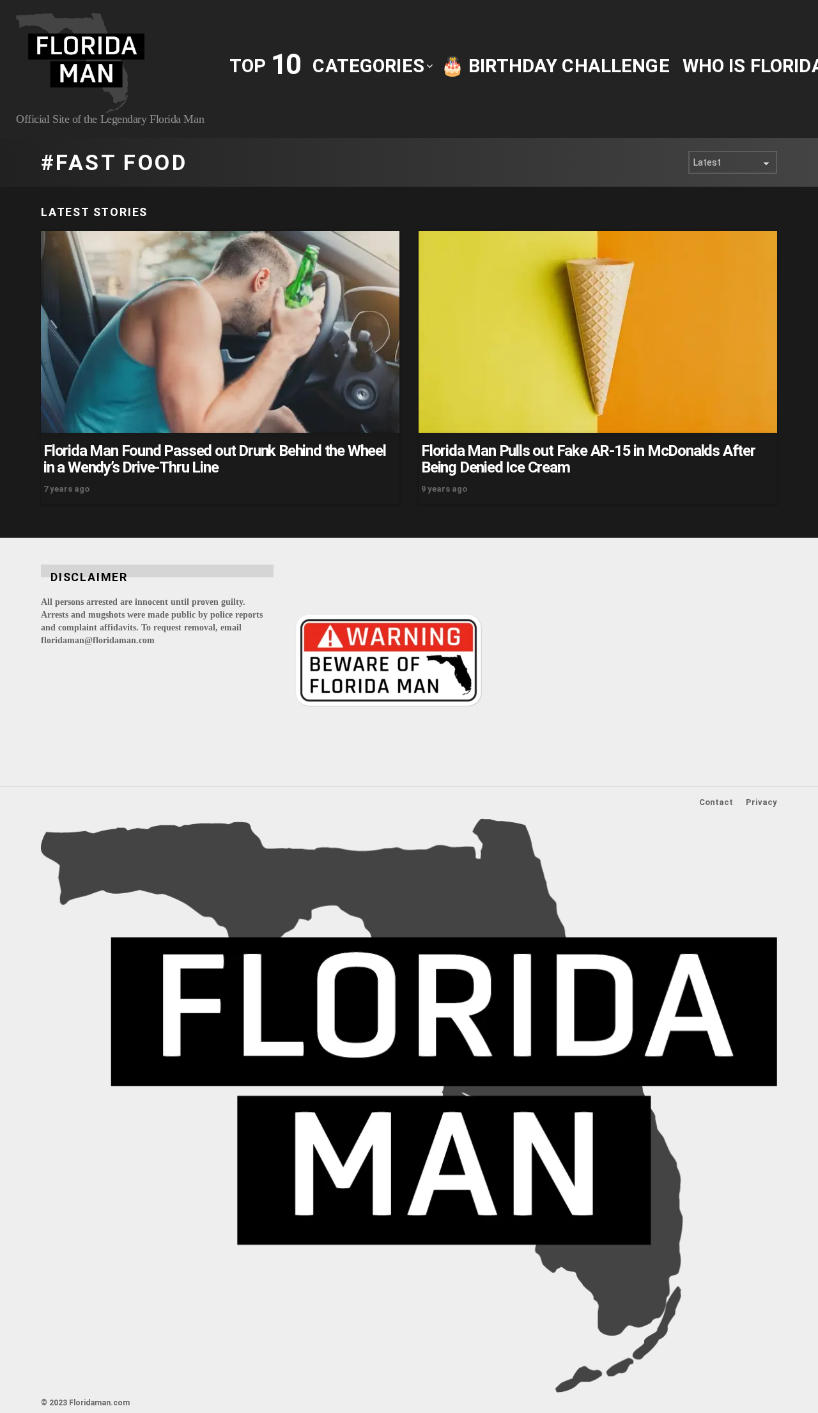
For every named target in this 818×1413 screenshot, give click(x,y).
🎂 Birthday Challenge (555, 66)
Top (264, 65)
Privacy (761, 802)
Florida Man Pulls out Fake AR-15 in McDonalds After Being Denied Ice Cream (588, 459)
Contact (716, 802)
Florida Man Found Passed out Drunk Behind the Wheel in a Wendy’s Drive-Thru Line (214, 459)
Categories (368, 66)
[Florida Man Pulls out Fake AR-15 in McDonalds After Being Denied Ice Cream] (598, 332)
